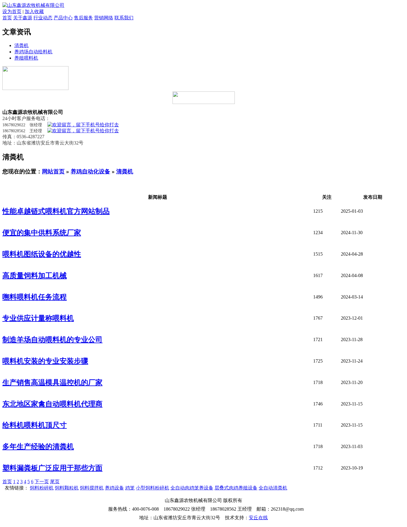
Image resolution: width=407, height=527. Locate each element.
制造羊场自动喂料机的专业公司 (52, 339)
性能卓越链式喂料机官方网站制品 (56, 211)
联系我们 (123, 17)
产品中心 (63, 17)
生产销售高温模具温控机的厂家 (52, 382)
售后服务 (83, 17)
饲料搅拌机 (92, 487)
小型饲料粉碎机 (152, 487)
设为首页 (11, 11)
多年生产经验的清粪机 (38, 446)
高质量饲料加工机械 (34, 275)
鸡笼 (130, 487)
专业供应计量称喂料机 (38, 318)
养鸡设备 (114, 487)
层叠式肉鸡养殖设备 (236, 487)
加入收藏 (34, 11)
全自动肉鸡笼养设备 (191, 487)
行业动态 (42, 17)
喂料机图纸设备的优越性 (41, 254)
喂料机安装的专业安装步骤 (45, 361)
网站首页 (53, 171)
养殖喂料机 (26, 57)
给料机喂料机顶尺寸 (34, 425)
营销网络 (103, 17)
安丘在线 (258, 517)
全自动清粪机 (273, 487)
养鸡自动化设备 (90, 171)
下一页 (42, 481)
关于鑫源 (22, 17)
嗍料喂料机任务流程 (34, 297)
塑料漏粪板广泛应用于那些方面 (52, 468)
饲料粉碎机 (42, 487)
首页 (7, 17)
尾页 (55, 481)
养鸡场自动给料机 (33, 51)
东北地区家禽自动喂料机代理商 (52, 404)
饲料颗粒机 (67, 487)
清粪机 (21, 45)
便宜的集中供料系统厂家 (41, 233)
